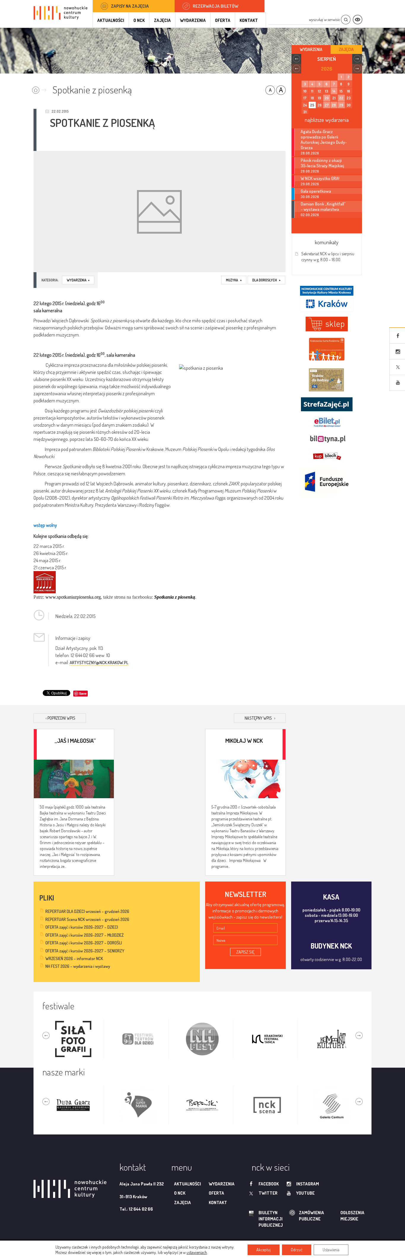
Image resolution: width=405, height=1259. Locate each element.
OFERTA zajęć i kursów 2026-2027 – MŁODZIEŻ (84, 935)
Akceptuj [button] (263, 1249)
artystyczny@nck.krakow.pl (99, 662)
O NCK (139, 20)
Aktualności (110, 20)
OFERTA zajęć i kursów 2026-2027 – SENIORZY (84, 950)
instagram (307, 1184)
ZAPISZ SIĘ (245, 952)
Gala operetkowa (316, 191)
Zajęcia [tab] (346, 49)
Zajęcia (162, 20)
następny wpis (260, 718)
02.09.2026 (310, 215)
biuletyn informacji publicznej (265, 1219)
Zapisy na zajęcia (130, 6)
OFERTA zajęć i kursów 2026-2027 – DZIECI (81, 927)
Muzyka (234, 280)
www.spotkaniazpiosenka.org (73, 597)
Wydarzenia (193, 20)
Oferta (222, 20)
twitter (268, 1193)
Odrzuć (296, 1249)
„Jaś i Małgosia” (75, 740)
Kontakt (249, 20)
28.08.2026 (310, 153)
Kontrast (357, 20)
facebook (269, 1184)
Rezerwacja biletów (215, 6)
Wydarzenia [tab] (311, 49)
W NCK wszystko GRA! (320, 178)
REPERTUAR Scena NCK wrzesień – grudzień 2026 (87, 919)
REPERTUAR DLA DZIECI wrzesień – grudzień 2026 (87, 911)
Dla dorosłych (266, 280)
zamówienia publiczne (292, 1215)
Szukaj (345, 20)
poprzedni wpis (60, 718)
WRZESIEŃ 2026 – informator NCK (74, 958)
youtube (305, 1193)
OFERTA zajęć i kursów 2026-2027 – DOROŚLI (83, 942)
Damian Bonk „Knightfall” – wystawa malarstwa (323, 206)
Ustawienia (331, 1249)
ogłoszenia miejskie (340, 1216)
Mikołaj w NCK (244, 740)
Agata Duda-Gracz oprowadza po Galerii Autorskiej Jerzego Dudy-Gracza (324, 139)
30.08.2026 (310, 197)
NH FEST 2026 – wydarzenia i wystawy (77, 966)
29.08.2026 (310, 184)
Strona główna (40, 88)
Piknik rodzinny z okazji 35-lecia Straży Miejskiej (322, 162)
